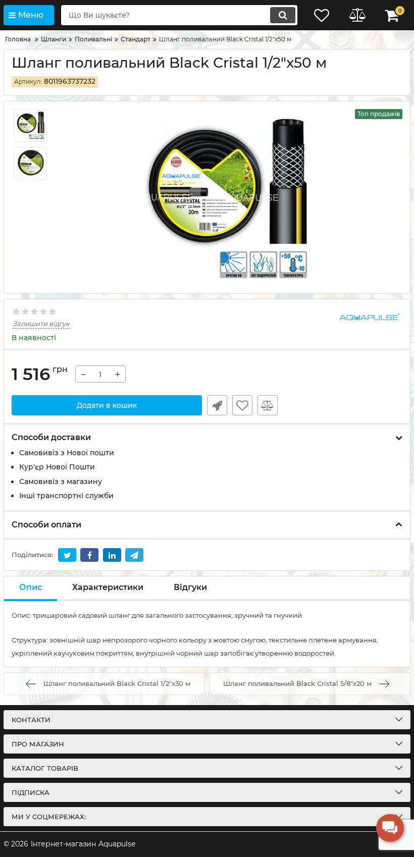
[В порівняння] (267, 405)
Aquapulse (116, 843)
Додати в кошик (107, 405)
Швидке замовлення (217, 405)
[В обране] (242, 405)
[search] (282, 15)
